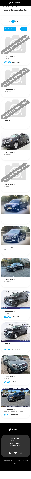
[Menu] (26, 2)
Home (2, 6)
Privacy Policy (15, 438)
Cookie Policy (15, 441)
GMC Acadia (14, 6)
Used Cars (8, 6)
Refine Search (11, 29)
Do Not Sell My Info (15, 445)
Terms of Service (15, 443)
